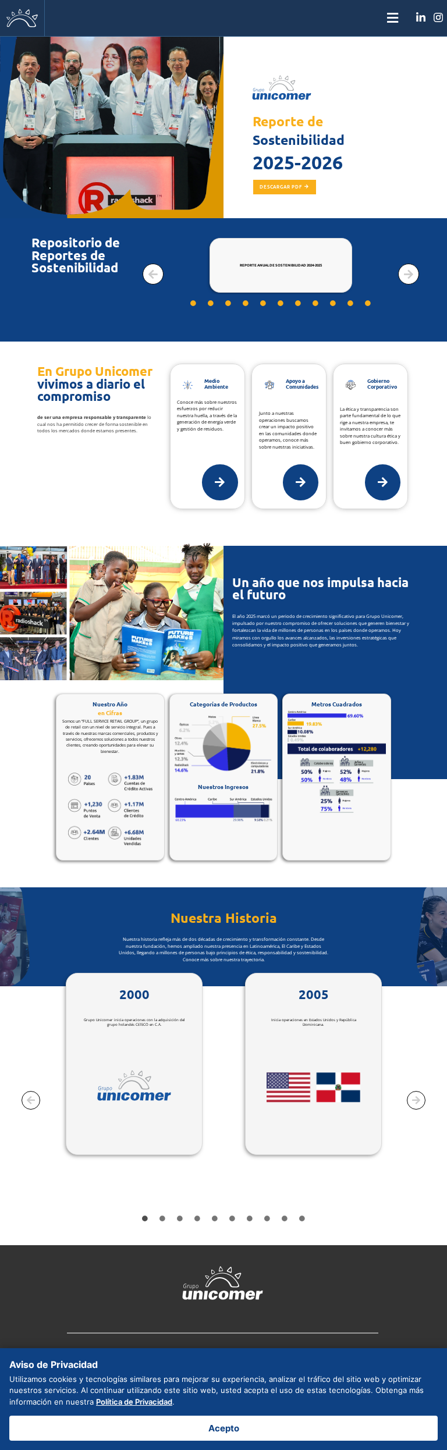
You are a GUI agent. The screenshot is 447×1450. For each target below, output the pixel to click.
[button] (223, 18)
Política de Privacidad (134, 1401)
